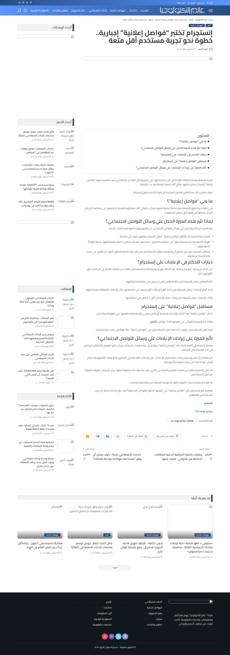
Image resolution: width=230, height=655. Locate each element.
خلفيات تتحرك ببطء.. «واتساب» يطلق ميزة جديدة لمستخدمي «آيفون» (38, 168)
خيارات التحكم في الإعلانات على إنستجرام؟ (183, 154)
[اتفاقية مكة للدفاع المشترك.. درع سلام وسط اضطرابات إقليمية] (65, 446)
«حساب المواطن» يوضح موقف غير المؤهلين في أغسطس (37, 150)
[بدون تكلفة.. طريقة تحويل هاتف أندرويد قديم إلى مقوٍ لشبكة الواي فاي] (140, 522)
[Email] (87, 436)
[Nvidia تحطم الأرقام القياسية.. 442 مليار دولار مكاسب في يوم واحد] (65, 205)
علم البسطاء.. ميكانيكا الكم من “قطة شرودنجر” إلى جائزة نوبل (37, 320)
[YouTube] (19, 2)
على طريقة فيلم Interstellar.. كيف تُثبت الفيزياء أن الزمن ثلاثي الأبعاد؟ (36, 374)
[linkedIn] (108, 436)
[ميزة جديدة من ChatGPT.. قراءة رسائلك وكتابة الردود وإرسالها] (65, 189)
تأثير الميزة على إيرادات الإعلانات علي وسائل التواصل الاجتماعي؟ (170, 167)
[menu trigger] (209, 10)
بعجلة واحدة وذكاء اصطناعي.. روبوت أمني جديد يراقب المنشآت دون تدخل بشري (37, 462)
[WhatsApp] (118, 436)
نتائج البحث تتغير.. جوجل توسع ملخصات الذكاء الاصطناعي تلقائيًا (36, 133)
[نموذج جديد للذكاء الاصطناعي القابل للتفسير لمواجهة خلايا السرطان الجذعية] (65, 340)
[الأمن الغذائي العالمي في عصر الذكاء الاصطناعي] (65, 358)
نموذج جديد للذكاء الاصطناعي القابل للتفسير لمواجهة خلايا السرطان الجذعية (38, 338)
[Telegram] (97, 436)
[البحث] (19, 10)
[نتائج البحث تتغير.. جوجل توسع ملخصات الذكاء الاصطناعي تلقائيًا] (65, 135)
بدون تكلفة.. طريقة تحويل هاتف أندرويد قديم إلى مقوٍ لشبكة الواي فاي (141, 547)
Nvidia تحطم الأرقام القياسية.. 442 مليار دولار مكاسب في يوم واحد (36, 203)
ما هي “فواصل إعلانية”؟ (192, 141)
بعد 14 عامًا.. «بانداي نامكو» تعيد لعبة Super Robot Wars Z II (36, 427)
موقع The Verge (203, 411)
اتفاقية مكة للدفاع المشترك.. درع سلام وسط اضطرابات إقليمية (36, 444)
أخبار (209, 25)
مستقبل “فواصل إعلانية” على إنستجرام (184, 160)
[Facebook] (31, 2)
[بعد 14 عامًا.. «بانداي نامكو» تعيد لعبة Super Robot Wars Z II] (65, 429)
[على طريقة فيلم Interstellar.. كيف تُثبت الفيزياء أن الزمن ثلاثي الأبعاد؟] (65, 376)
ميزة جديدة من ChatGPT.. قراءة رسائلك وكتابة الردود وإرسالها (37, 186)
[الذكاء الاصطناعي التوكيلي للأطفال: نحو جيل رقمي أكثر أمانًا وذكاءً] (65, 304)
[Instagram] (23, 2)
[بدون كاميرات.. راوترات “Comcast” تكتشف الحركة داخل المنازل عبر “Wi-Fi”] (65, 411)
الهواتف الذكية (197, 25)
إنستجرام (195, 180)
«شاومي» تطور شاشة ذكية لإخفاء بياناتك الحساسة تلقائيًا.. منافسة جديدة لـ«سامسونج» (191, 547)
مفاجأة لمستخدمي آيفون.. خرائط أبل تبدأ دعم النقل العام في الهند (40, 545)
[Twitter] (27, 2)
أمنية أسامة (202, 49)
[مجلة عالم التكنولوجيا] (182, 10)
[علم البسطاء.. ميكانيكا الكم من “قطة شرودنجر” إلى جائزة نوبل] (65, 322)
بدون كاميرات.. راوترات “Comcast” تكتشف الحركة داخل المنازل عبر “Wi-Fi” (36, 409)
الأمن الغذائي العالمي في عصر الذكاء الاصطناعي (37, 356)
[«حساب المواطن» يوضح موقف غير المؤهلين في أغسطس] (65, 152)
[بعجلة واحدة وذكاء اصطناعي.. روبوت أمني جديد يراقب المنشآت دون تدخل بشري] (65, 464)
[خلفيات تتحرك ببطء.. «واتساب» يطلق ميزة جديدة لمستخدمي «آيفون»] (65, 170)
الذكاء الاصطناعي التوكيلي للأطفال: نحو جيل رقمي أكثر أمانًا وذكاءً (37, 302)
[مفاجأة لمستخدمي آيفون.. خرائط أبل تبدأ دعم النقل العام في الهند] (39, 522)
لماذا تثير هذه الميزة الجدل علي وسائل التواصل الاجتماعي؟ (173, 147)
